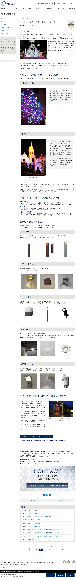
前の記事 (33, 500)
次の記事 (61, 500)
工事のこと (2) (4, 30)
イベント (72, 3)
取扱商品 (16, 8)
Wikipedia (54, 101)
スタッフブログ (60, 8)
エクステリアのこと (33, 25)
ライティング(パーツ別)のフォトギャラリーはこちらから (37, 436)
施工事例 (38, 8)
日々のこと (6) (4, 24)
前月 (2, 52)
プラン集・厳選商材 (27, 8)
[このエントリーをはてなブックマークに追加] (50, 495)
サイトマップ (5, 567)
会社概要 (48, 8)
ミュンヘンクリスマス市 (62, 45)
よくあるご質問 (70, 8)
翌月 (14, 52)
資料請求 (65, 3)
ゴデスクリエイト (35, 571)
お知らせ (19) (4, 21)
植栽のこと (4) (4, 33)
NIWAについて (5, 8)
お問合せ (58, 3)
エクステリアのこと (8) (6, 27)
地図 (22, 562)
